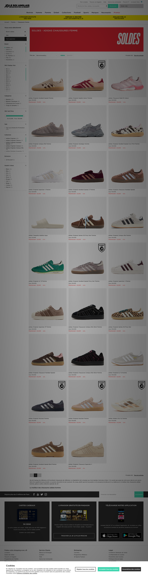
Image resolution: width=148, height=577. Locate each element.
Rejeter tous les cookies (85, 569)
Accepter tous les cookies (108, 569)
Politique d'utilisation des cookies (27, 573)
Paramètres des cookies (131, 569)
